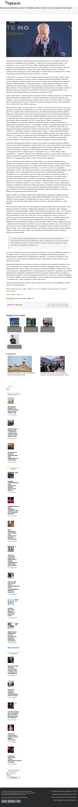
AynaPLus (11, 801)
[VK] (66, 305)
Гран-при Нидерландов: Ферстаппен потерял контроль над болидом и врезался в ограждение (13, 632)
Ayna (4, 801)
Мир (14, 291)
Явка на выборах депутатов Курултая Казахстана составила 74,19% (13, 607)
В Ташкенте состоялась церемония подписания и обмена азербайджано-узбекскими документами (13, 556)
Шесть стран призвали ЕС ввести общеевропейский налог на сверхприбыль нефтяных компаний (14, 587)
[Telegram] (62, 305)
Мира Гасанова (16, 289)
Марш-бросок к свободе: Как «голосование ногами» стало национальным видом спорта (54, 374)
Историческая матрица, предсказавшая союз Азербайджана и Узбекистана (13, 456)
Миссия (19, 294)
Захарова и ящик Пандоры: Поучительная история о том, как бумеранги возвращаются (13, 669)
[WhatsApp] (57, 305)
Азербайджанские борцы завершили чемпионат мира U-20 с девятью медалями (14, 510)
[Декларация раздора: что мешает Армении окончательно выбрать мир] (20, 364)
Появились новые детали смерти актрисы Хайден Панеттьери (13, 736)
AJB (18, 801)
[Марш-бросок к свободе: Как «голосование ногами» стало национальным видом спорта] (52, 364)
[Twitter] (53, 305)
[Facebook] (49, 305)
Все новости (13, 648)
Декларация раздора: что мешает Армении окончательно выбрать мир (21, 374)
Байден (13, 294)
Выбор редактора (53, 289)
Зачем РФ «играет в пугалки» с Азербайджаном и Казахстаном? (13, 692)
